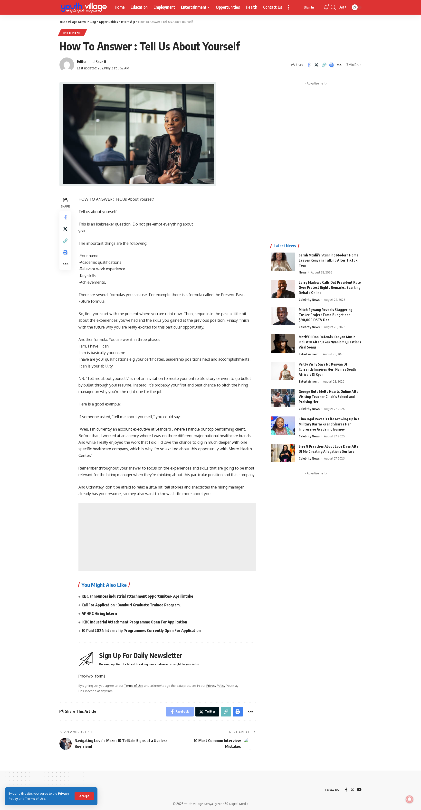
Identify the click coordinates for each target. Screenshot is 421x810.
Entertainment (309, 354)
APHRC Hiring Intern (99, 613)
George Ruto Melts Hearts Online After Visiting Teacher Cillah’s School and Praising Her (329, 396)
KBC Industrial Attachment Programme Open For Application (134, 622)
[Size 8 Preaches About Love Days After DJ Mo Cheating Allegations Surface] (283, 453)
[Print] (331, 65)
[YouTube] (359, 789)
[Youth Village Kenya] (83, 7)
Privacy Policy (215, 686)
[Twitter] (352, 789)
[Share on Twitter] (316, 65)
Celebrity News (309, 299)
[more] (288, 7)
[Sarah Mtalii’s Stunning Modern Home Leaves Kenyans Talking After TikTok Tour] (283, 262)
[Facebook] (346, 789)
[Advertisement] (167, 537)
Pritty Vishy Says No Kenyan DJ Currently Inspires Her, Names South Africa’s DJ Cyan (327, 369)
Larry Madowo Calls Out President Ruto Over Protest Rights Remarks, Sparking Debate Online (330, 287)
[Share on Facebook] (308, 65)
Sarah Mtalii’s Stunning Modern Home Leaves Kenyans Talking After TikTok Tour (328, 260)
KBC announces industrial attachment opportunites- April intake (137, 596)
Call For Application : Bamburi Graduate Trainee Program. (131, 605)
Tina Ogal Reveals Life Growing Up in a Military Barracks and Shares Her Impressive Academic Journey (329, 424)
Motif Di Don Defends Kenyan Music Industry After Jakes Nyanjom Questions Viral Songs (330, 342)
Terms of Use (35, 799)
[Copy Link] (323, 65)
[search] (333, 7)
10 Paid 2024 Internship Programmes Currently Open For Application (141, 630)
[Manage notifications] (409, 799)
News (302, 272)
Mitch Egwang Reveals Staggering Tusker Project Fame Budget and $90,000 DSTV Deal (325, 315)
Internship (72, 32)
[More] (338, 65)
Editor (82, 61)
